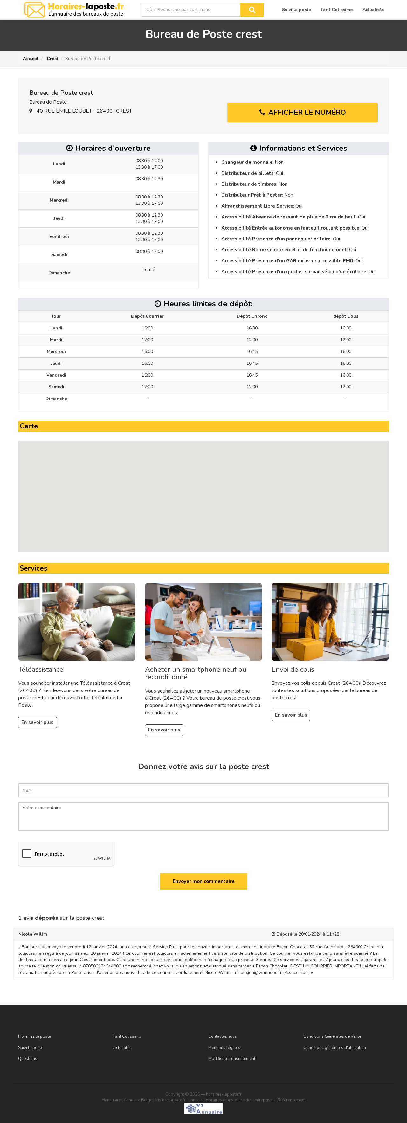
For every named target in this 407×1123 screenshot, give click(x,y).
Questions (27, 1059)
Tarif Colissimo (127, 1036)
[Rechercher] (252, 10)
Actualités (122, 1047)
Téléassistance (40, 669)
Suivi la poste (30, 1047)
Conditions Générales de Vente (332, 1036)
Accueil (30, 59)
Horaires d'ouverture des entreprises (240, 1100)
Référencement (292, 1100)
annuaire (196, 1100)
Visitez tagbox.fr (170, 1100)
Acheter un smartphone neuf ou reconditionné (195, 673)
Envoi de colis (293, 669)
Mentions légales (224, 1047)
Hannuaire (111, 1100)
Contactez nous (222, 1036)
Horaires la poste (34, 1036)
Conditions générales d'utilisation (334, 1047)
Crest (51, 59)
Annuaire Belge (138, 1100)
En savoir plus (37, 722)
